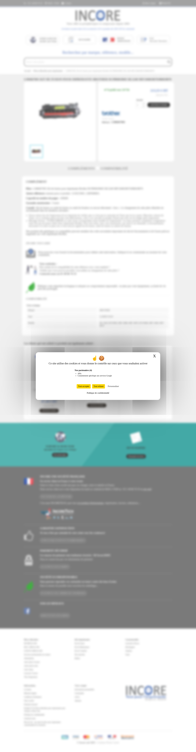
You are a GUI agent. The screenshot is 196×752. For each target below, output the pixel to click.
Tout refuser (98, 386)
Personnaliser (113, 386)
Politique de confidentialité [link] (98, 393)
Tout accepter (83, 386)
